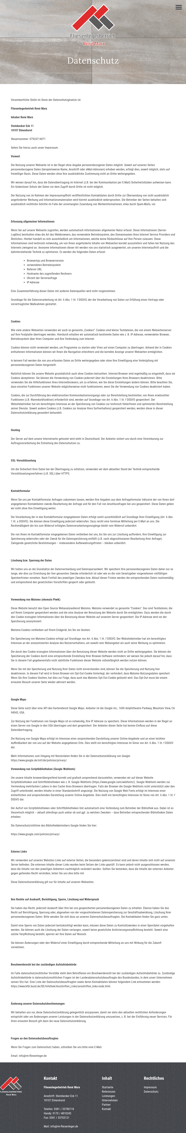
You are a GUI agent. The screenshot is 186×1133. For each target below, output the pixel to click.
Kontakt (106, 1109)
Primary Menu (178, 7)
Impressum (150, 1087)
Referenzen (108, 1091)
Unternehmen (110, 1100)
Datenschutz (151, 1091)
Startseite (107, 1087)
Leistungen (108, 1096)
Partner (106, 1104)
